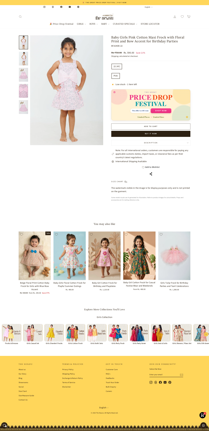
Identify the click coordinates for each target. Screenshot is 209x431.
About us (22, 369)
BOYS (93, 23)
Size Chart (23, 391)
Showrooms (23, 382)
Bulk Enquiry (111, 387)
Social (21, 387)
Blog (20, 378)
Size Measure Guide (26, 395)
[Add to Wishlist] (21, 234)
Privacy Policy (68, 369)
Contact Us (23, 400)
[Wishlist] (182, 16)
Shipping (115, 56)
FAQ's (108, 374)
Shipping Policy (68, 374)
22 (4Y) (117, 66)
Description (151, 143)
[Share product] (150, 173)
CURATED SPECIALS (124, 23)
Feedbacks (110, 378)
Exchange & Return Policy (72, 378)
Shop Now (161, 110)
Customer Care (112, 369)
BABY (104, 23)
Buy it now (151, 134)
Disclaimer (66, 387)
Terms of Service (68, 382)
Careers (109, 391)
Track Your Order (112, 382)
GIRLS (80, 23)
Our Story (22, 374)
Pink (116, 75)
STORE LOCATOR (150, 23)
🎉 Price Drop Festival (61, 23)
